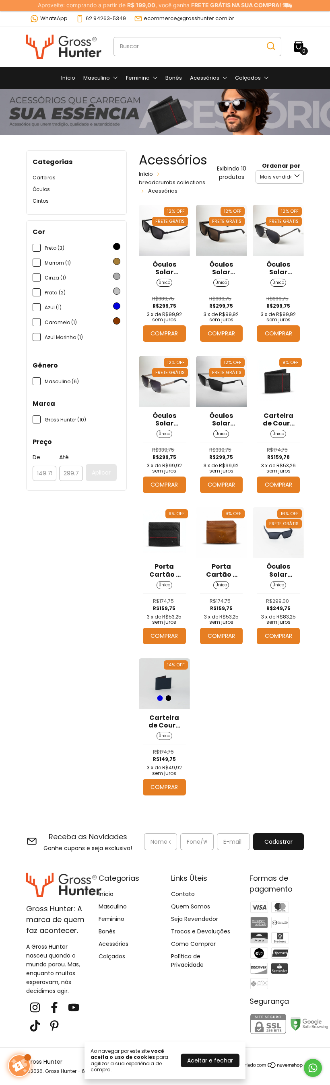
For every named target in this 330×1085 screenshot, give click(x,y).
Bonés (173, 78)
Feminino (138, 78)
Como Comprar (193, 944)
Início (68, 78)
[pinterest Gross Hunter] (54, 1026)
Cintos (41, 200)
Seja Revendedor (194, 919)
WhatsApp (54, 18)
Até (64, 457)
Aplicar (101, 473)
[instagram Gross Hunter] (35, 1008)
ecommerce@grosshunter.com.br (189, 18)
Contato (183, 894)
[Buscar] (270, 46)
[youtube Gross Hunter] (73, 1008)
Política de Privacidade (187, 960)
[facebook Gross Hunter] (54, 1008)
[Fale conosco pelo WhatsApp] (313, 1068)
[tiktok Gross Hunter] (35, 1026)
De (36, 457)
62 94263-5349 (106, 18)
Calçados (248, 78)
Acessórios (204, 78)
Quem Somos (190, 906)
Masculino (96, 78)
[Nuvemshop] (273, 1066)
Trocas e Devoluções (200, 931)
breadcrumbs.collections (172, 182)
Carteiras (44, 177)
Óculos (41, 189)
